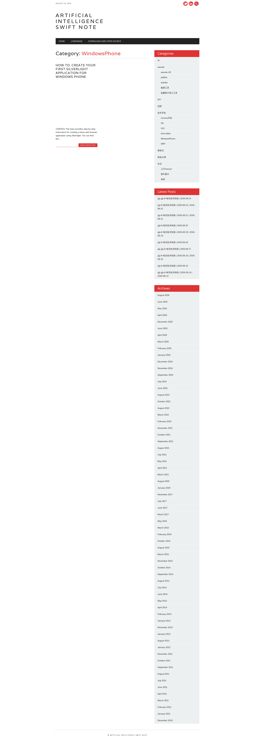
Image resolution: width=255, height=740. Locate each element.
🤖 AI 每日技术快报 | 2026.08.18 (173, 242)
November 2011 (165, 654)
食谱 (163, 179)
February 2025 (164, 348)
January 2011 (164, 714)
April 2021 (162, 468)
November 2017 (165, 494)
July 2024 (162, 381)
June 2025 (162, 328)
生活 (160, 164)
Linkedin (191, 3)
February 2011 (164, 707)
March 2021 (163, 474)
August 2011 (163, 674)
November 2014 (165, 561)
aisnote (161, 67)
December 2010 (165, 720)
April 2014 (162, 607)
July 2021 (162, 454)
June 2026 (162, 302)
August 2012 (163, 640)
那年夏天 (165, 174)
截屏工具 (165, 88)
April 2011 (162, 694)
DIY (159, 99)
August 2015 (163, 547)
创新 (160, 106)
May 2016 (162, 521)
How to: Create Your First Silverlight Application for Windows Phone (76, 71)
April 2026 (162, 315)
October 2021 (164, 434)
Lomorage (76, 41)
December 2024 (165, 361)
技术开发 (162, 113)
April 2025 (162, 335)
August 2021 (163, 448)
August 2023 (163, 395)
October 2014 (164, 567)
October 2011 (164, 660)
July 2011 (162, 680)
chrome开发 (166, 118)
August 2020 (163, 481)
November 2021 (165, 428)
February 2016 (164, 534)
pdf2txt (164, 77)
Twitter (185, 3)
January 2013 (164, 634)
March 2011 (163, 700)
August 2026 (163, 295)
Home (62, 41)
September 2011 (165, 667)
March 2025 (163, 341)
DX (162, 123)
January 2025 (164, 355)
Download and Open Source (104, 41)
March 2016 (163, 528)
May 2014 (162, 601)
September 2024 (165, 375)
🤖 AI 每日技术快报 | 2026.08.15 (173, 266)
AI (159, 60)
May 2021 (162, 461)
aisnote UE (166, 72)
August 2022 (163, 408)
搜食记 (161, 150)
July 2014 (162, 587)
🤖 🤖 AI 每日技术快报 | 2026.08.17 (174, 249)
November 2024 (165, 368)
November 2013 (165, 627)
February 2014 (164, 614)
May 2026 (162, 308)
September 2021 (165, 441)
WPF (163, 144)
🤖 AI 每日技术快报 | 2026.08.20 (173, 225)
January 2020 (164, 488)
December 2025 (165, 322)
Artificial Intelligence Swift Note (80, 21)
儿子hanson (166, 169)
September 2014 (165, 574)
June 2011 (162, 687)
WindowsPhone (88, 145)
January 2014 (164, 621)
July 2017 (162, 501)
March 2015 (163, 554)
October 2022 (164, 401)
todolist (164, 82)
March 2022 (163, 415)
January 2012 (164, 647)
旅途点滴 (162, 157)
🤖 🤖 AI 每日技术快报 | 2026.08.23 (174, 198)
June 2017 (162, 508)
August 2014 (163, 581)
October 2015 (164, 541)
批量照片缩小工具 (169, 93)
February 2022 (164, 421)
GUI (163, 128)
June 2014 (162, 594)
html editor (166, 133)
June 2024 (162, 388)
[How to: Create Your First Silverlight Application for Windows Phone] (76, 122)
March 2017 (163, 514)
